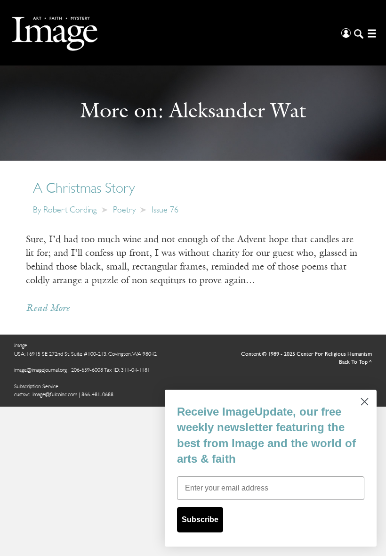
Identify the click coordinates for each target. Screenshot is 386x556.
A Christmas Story (84, 189)
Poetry (124, 210)
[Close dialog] (364, 401)
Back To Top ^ (355, 362)
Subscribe (200, 519)
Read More (48, 308)
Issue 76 (165, 210)
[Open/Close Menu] (370, 33)
